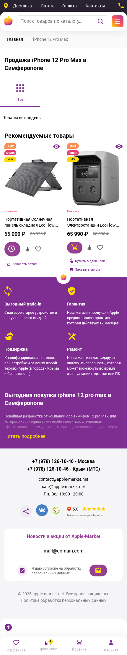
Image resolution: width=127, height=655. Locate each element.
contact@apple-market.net (63, 479)
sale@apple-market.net (63, 487)
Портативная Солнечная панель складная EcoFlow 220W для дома (29, 222)
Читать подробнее (24, 436)
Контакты (95, 6)
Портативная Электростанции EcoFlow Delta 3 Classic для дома (91, 222)
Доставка (22, 6)
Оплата (69, 6)
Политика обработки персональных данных (63, 600)
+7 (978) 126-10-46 (53, 461)
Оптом (47, 6)
